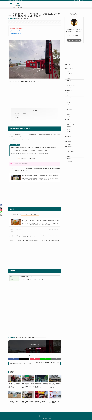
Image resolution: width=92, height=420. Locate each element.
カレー (68, 95)
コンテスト (69, 75)
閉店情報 (69, 161)
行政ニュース (70, 134)
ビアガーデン (70, 80)
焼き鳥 (68, 114)
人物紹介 (68, 136)
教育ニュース (70, 129)
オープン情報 (12, 18)
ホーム (41, 416)
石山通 (44, 337)
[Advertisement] (35, 95)
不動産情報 (69, 154)
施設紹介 (69, 144)
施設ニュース (70, 131)
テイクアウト (70, 104)
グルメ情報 (69, 90)
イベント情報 (69, 68)
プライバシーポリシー (48, 416)
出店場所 (17, 115)
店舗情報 (17, 117)
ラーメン (19, 337)
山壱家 (29, 337)
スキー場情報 (69, 116)
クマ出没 (69, 122)
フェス (68, 83)
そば (68, 102)
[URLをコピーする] (56, 359)
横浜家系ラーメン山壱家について (22, 113)
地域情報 (68, 141)
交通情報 (69, 126)
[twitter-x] (76, 0)
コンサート (69, 73)
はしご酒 (69, 78)
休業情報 (69, 156)
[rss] (81, 0)
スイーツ (69, 97)
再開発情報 (69, 139)
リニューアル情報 (70, 151)
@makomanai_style (16, 30)
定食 (68, 112)
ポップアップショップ (71, 85)
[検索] (83, 0)
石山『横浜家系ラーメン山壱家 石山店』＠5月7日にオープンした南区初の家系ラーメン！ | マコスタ (40, 176)
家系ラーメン (24, 337)
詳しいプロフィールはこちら (74, 40)
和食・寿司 (69, 109)
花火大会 (69, 87)
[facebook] (74, 0)
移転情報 (69, 158)
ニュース (68, 119)
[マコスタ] (14, 4)
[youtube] (79, 0)
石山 (40, 337)
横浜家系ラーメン (35, 337)
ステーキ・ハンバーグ (71, 100)
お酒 (68, 92)
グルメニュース (70, 124)
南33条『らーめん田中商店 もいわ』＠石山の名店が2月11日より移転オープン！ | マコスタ (40, 220)
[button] (13, 359)
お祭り (69, 71)
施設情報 (69, 146)
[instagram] (78, 0)
